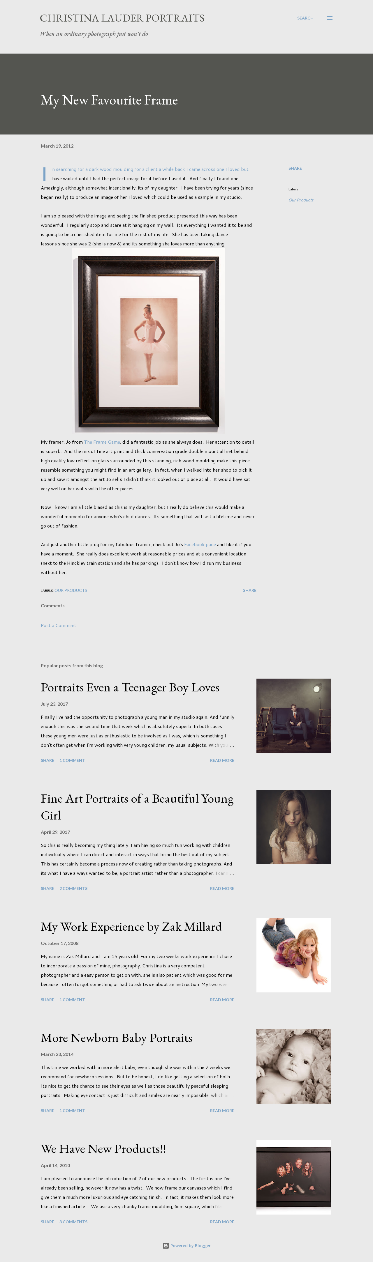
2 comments (73, 888)
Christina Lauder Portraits (122, 18)
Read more (222, 760)
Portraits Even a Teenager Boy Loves (130, 687)
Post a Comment (58, 625)
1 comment (72, 760)
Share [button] (295, 168)
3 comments (73, 1221)
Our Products (300, 199)
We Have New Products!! (103, 1148)
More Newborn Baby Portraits (116, 1037)
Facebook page (200, 544)
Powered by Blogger (190, 1245)
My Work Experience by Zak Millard (131, 926)
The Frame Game (102, 441)
